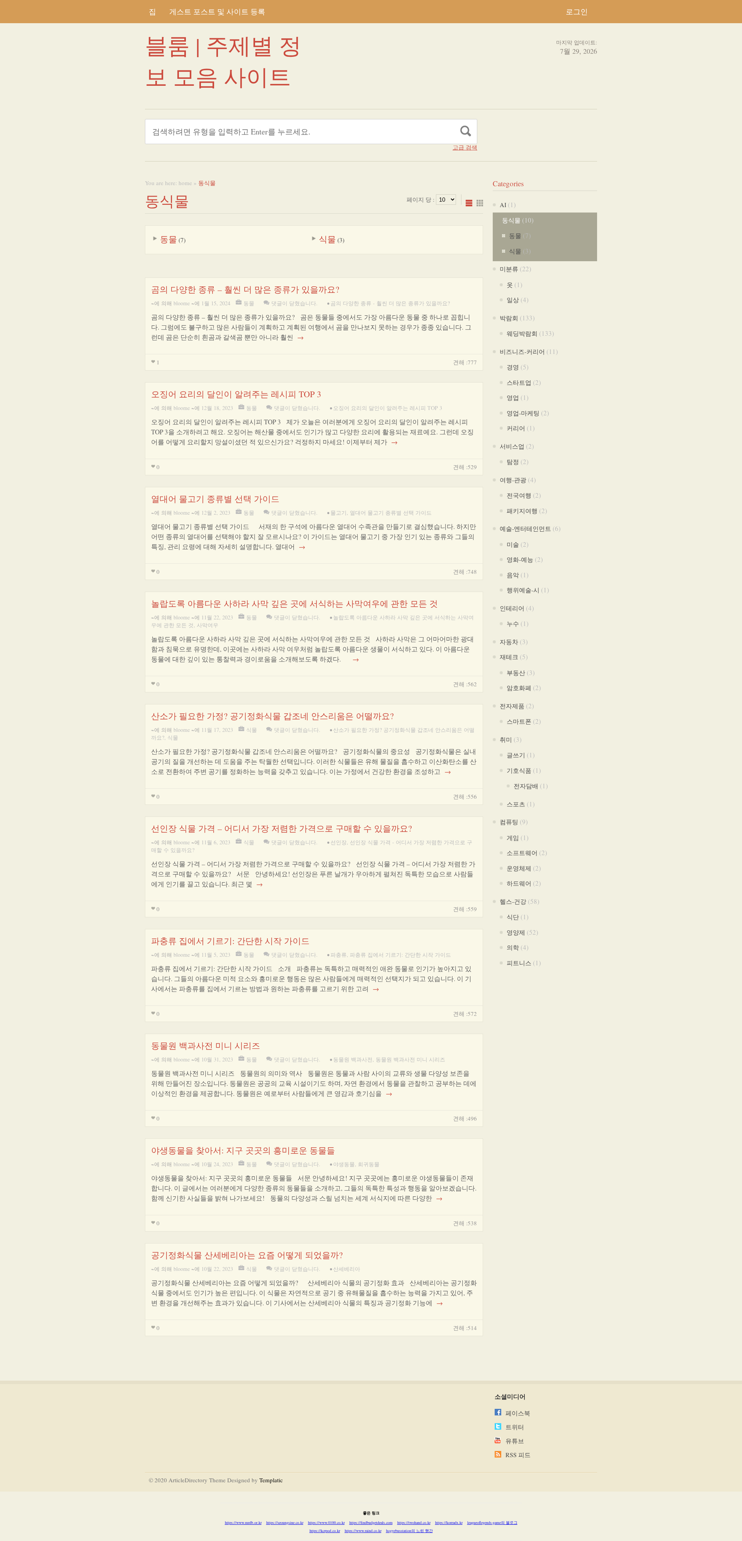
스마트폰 (519, 721)
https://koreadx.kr (449, 1522)
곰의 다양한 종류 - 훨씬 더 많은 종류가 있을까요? (390, 303)
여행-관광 (513, 480)
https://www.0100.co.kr (326, 1522)
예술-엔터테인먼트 (525, 528)
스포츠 (516, 804)
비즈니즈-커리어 (522, 351)
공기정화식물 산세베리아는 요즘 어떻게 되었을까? (247, 1254)
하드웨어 (519, 883)
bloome (182, 303)
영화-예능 (520, 559)
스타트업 (519, 382)
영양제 (516, 932)
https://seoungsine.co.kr (284, 1522)
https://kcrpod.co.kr (325, 1530)
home (185, 183)
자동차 (509, 642)
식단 (513, 917)
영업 (513, 397)
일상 (513, 300)
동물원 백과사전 (353, 1059)
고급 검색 (465, 147)
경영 (513, 367)
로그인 (577, 11)
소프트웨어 (522, 853)
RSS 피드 (518, 1455)
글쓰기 (516, 755)
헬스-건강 (513, 901)
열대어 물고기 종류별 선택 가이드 (215, 498)
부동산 (516, 672)
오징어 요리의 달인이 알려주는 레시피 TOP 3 (236, 394)
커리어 (516, 428)
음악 (513, 575)
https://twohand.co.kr (414, 1522)
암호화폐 (519, 688)
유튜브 (514, 1441)
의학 (513, 947)
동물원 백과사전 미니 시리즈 (205, 1045)
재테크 (509, 657)
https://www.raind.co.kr (363, 1530)
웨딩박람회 (522, 333)
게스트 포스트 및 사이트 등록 (217, 11)
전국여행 (519, 495)
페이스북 (517, 1413)
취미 (506, 739)
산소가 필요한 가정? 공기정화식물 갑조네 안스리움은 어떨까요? (272, 715)
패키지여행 (522, 511)
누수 (513, 623)
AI (503, 205)
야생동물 (344, 1164)
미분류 (509, 269)
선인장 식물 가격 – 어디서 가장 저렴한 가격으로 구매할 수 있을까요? (281, 828)
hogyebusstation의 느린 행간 (409, 1530)
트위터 (514, 1427)
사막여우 (207, 625)
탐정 (513, 462)
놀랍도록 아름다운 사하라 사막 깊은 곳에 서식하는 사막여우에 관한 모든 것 (294, 603)
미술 (513, 544)
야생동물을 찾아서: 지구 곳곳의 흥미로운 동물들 (243, 1150)
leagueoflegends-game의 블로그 (492, 1522)
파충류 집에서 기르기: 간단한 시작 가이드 (230, 940)
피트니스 (519, 963)
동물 (168, 239)
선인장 (338, 842)
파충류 (338, 954)
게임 (513, 837)
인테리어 (512, 608)
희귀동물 (369, 1164)
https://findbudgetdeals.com (371, 1522)
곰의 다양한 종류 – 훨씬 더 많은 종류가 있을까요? (245, 289)
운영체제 (519, 868)
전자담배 (526, 786)
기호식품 (519, 770)
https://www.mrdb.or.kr (243, 1522)
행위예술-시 (523, 590)
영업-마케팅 (523, 413)
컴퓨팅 (509, 822)
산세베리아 (346, 1268)
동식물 (511, 220)
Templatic (271, 1480)
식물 (327, 239)
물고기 (338, 512)
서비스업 (512, 446)
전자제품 (512, 706)
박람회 (509, 318)
